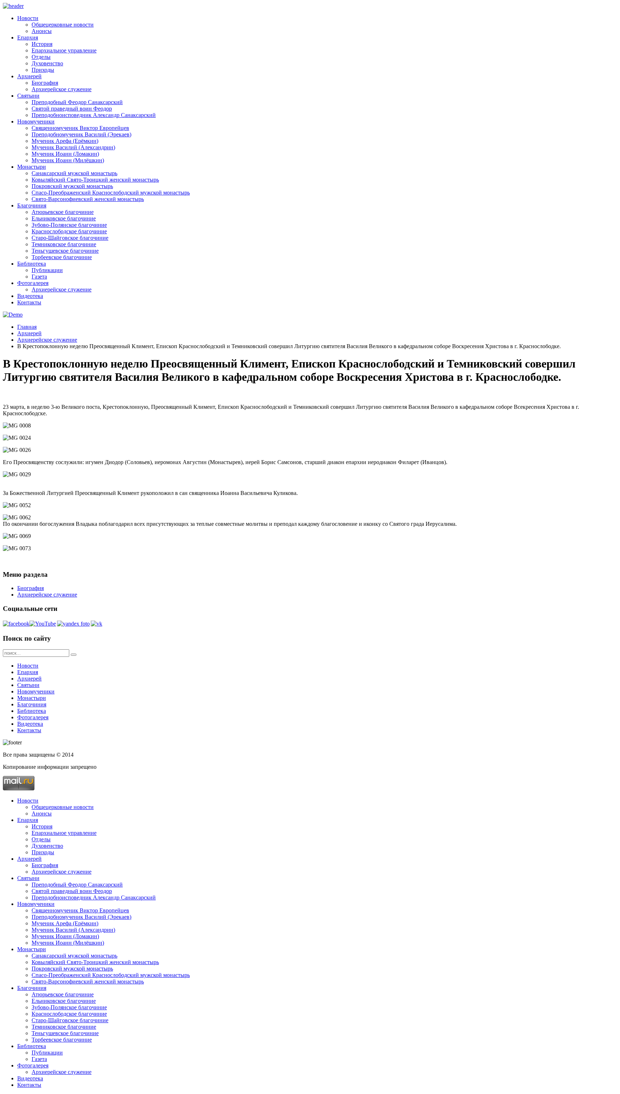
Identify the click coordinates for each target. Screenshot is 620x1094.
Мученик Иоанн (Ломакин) (65, 154)
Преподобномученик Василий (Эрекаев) (81, 134)
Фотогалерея (32, 283)
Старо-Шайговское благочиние (70, 238)
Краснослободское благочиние (69, 231)
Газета (39, 277)
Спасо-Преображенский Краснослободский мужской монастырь (111, 193)
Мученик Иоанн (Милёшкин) (68, 160)
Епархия (27, 37)
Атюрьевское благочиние (63, 212)
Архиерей (29, 76)
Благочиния (31, 205)
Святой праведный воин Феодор (72, 109)
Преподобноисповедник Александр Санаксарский (94, 115)
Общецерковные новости (63, 25)
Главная (27, 327)
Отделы (41, 57)
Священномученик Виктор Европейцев (80, 128)
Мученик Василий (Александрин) (73, 147)
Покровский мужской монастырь (72, 186)
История (42, 44)
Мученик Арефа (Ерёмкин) (65, 141)
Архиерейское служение (61, 89)
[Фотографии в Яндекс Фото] (73, 624)
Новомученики (36, 121)
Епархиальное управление (64, 50)
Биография (45, 83)
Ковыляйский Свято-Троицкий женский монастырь (95, 180)
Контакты (29, 302)
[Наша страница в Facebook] (16, 624)
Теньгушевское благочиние (65, 251)
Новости (27, 18)
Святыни (28, 96)
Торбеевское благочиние (62, 257)
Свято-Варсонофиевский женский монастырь (88, 199)
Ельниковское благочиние (64, 218)
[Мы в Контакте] (96, 624)
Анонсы (42, 31)
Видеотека (30, 296)
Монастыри (31, 167)
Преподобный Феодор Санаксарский (77, 102)
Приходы (43, 70)
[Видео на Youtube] (42, 624)
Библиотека (31, 264)
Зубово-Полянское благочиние (69, 225)
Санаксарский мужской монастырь (74, 173)
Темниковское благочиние (64, 244)
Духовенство (47, 63)
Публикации (47, 270)
